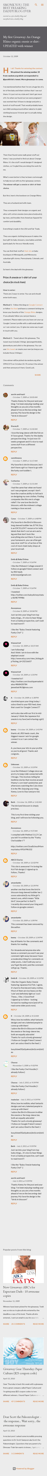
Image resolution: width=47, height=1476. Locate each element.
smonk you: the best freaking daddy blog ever (17, 8)
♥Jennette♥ (16, 643)
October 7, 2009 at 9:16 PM (24, 562)
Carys (13, 518)
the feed (14, 308)
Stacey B (14, 426)
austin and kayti (18, 394)
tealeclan (15, 1099)
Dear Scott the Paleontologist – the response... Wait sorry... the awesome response (22, 1421)
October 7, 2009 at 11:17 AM (25, 461)
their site (28, 251)
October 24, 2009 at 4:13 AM (26, 1016)
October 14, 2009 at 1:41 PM (30, 729)
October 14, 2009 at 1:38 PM (26, 698)
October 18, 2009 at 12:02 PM (25, 863)
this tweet (11, 349)
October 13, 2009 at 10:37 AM (26, 646)
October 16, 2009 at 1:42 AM (29, 802)
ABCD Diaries (17, 860)
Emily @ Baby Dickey (19, 559)
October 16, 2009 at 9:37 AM (25, 831)
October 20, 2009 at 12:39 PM (25, 885)
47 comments (18, 1401)
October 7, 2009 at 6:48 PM (29, 518)
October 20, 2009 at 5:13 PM (31, 978)
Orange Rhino (30, 312)
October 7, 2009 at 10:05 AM (25, 397)
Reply (14, 419)
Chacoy (14, 1062)
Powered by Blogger (25, 1468)
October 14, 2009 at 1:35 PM (25, 675)
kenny (13, 729)
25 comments (18, 1324)
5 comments (17, 1453)
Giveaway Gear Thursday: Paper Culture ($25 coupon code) (22, 1371)
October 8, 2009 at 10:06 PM (25, 611)
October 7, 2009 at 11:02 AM (25, 429)
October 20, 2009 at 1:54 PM (30, 937)
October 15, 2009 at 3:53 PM (25, 767)
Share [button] (38, 375)
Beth (13, 802)
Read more (38, 1324)
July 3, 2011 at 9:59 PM (29, 1082)
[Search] (36, 4)
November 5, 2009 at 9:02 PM (25, 1065)
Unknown (15, 764)
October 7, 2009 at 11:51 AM (25, 484)
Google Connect (36, 305)
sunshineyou (16, 458)
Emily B (14, 978)
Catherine (15, 481)
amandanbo (16, 883)
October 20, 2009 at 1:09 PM (25, 920)
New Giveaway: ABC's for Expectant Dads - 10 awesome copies (21, 1291)
